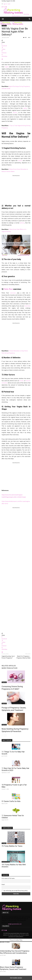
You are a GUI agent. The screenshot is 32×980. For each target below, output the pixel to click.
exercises (13, 293)
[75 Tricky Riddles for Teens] (16, 837)
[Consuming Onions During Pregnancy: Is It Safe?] (16, 676)
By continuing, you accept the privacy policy (15, 890)
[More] (16, 59)
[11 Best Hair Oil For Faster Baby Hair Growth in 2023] (16, 763)
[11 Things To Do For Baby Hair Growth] (16, 747)
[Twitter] (4, 7)
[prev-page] (3, 735)
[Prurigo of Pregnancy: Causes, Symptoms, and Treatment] (16, 698)
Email (3, 884)
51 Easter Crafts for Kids (11, 801)
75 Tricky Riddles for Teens (12, 846)
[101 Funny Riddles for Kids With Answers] (16, 857)
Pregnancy (4, 25)
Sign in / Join (6, 4)
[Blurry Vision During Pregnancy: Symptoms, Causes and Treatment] (16, 962)
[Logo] (6, 24)
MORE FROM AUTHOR (9, 668)
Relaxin (15, 112)
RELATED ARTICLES (9, 666)
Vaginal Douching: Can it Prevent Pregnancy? (8, 657)
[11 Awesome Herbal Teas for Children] (16, 810)
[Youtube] (6, 7)
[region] (16, 189)
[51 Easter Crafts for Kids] (16, 796)
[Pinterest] (3, 7)
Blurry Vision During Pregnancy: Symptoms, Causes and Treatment (13, 968)
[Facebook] (2, 7)
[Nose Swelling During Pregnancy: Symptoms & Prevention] (16, 719)
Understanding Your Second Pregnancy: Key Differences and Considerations (15, 952)
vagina (7, 67)
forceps (21, 380)
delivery (22, 223)
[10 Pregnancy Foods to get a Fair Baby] (16, 780)
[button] (2, 19)
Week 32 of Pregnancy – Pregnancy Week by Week (23, 657)
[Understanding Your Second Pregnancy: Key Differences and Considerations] (16, 946)
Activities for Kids (5, 861)
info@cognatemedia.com (14, 924)
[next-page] (5, 735)
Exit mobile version (16, 978)
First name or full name (8, 878)
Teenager (4, 843)
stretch (20, 160)
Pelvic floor (8, 289)
